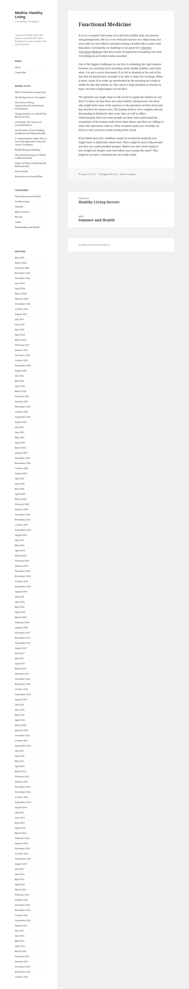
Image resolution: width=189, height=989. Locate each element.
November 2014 (23, 792)
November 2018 (23, 576)
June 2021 (20, 432)
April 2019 (20, 550)
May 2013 (19, 879)
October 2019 (21, 524)
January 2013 (21, 899)
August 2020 (21, 473)
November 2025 (23, 273)
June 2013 (20, 874)
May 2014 (19, 822)
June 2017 (20, 653)
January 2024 (21, 298)
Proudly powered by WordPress (94, 244)
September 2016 (23, 694)
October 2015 (21, 740)
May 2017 (19, 658)
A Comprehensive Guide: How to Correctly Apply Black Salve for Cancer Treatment (31, 141)
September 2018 (23, 586)
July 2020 (19, 478)
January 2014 (21, 843)
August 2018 (21, 591)
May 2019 (19, 545)
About (18, 67)
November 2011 (23, 971)
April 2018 (20, 612)
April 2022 (20, 386)
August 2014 (21, 807)
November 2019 (23, 519)
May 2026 (19, 257)
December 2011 (22, 966)
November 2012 (23, 910)
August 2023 (21, 314)
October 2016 (21, 689)
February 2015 (22, 776)
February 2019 (22, 560)
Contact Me (20, 72)
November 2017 (23, 637)
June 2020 (20, 483)
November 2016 (23, 684)
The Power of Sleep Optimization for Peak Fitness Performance (29, 105)
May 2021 (19, 437)
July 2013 (19, 869)
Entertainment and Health (28, 196)
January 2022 (21, 401)
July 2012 (19, 930)
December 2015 (22, 735)
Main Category (22, 211)
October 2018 (21, 581)
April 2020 (20, 494)
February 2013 (22, 894)
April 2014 (20, 828)
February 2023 (22, 345)
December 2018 (22, 571)
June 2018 (20, 601)
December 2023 (22, 303)
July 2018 (19, 596)
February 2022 (22, 396)
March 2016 (20, 725)
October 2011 (21, 977)
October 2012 (21, 915)
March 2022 (20, 391)
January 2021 (21, 452)
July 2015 (19, 750)
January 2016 (21, 730)
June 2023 (20, 324)
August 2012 (21, 925)
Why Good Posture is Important (30, 92)
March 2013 (20, 889)
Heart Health (21, 171)
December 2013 (22, 848)
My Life (18, 217)
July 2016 (19, 704)
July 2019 (19, 540)
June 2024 (20, 283)
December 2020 (22, 458)
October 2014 (21, 797)
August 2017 (21, 648)
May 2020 (19, 488)
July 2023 (19, 319)
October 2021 (21, 411)
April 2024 (20, 288)
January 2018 (21, 627)
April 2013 (20, 884)
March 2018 (20, 617)
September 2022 (23, 365)
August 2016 (21, 699)
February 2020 (22, 504)
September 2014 (23, 802)
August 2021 (21, 422)
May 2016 (19, 714)
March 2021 (20, 447)
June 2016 (20, 709)
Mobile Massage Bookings (27, 149)
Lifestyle (19, 206)
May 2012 (19, 941)
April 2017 (20, 663)
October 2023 (21, 309)
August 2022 (21, 370)
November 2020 (23, 463)
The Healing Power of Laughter (30, 97)
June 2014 (20, 817)
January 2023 (21, 350)
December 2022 (22, 355)
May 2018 (19, 607)
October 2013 (21, 853)
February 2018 (22, 622)
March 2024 (20, 293)
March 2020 (20, 499)
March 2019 (20, 555)
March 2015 (20, 771)
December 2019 (22, 514)
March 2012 (20, 951)
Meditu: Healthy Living (29, 14)
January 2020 (21, 509)
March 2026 (20, 262)
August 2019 (21, 535)
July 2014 (19, 812)
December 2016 (22, 679)
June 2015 (20, 756)
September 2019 (23, 530)
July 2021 (19, 427)
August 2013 (21, 863)
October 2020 (21, 468)
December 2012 (22, 905)
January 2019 (21, 566)
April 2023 (20, 334)
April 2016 (20, 720)
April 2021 (20, 442)
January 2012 (21, 961)
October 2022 (21, 360)
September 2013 (23, 858)
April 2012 (20, 946)
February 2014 (22, 838)
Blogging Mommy (109, 174)
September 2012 (23, 920)
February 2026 (22, 268)
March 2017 (20, 668)
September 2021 (23, 417)
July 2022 (19, 375)
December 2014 (22, 786)
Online (18, 222)
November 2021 (23, 406)
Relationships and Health (27, 227)
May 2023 (19, 329)
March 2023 (20, 339)
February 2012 (22, 956)
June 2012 (20, 935)
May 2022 (19, 381)
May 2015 (19, 761)
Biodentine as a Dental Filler (29, 176)
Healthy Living (22, 201)
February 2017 (22, 673)
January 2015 (21, 781)
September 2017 (23, 643)
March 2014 (20, 833)
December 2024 (22, 278)
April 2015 (20, 766)
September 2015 (23, 745)
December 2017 (22, 632)
